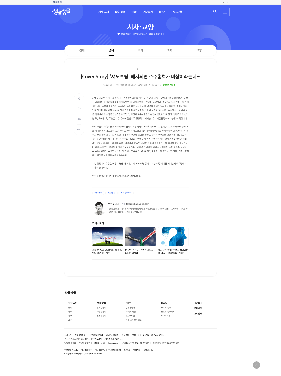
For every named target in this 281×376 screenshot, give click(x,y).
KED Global (149, 350)
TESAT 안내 (166, 308)
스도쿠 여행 (130, 316)
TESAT (163, 12)
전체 (82, 50)
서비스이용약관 (112, 335)
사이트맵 (125, 335)
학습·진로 (120, 12)
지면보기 (148, 12)
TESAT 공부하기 (167, 312)
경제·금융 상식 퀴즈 (133, 320)
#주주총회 (98, 193)
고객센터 (135, 335)
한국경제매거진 (114, 350)
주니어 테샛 (165, 316)
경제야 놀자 (130, 308)
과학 (169, 50)
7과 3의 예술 (131, 312)
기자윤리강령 (80, 335)
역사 (140, 50)
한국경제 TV (100, 350)
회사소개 (67, 335)
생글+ (134, 12)
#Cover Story (126, 193)
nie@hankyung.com (109, 343)
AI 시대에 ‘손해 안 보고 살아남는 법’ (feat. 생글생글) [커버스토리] (173, 253)
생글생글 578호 (168, 85)
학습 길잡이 (101, 312)
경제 (111, 50)
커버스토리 (98, 223)
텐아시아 (136, 350)
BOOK (127, 350)
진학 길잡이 (101, 308)
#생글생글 (111, 193)
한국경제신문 (86, 350)
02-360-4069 (157, 335)
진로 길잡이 (101, 316)
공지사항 (177, 12)
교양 (199, 50)
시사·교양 (103, 12)
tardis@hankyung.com (137, 204)
